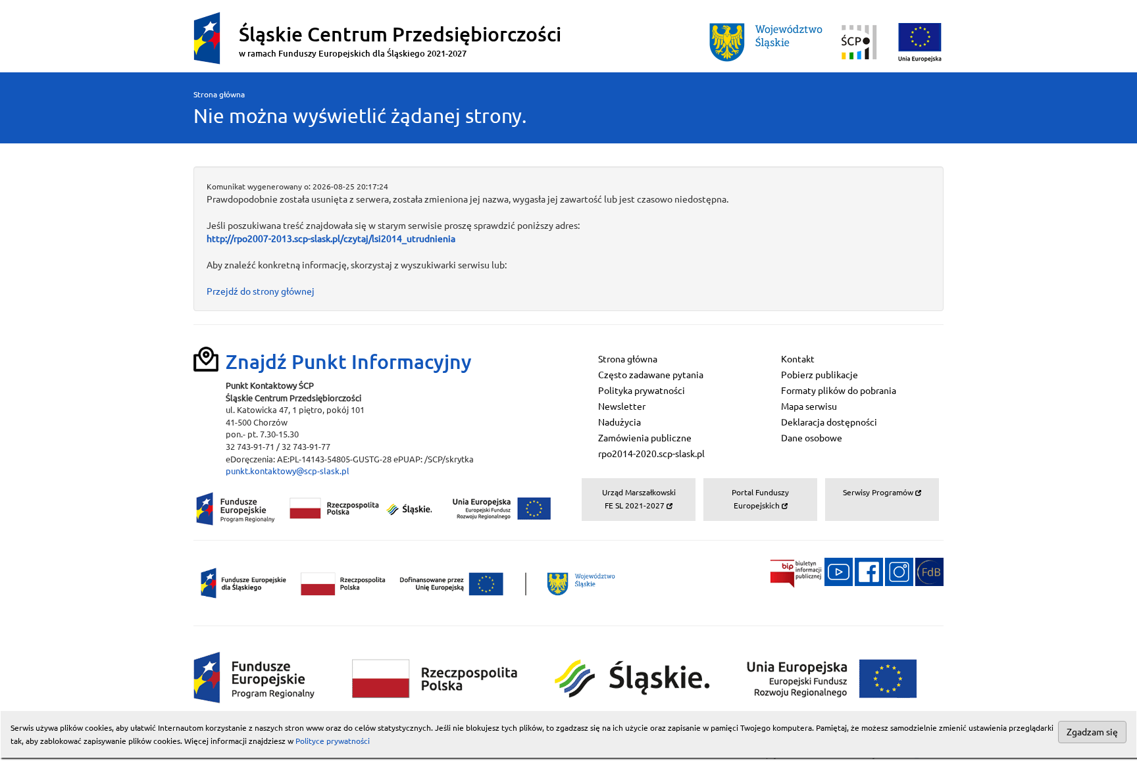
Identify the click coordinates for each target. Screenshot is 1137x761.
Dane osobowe (811, 438)
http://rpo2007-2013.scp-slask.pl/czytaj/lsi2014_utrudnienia (331, 238)
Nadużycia (619, 422)
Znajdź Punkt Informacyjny (349, 362)
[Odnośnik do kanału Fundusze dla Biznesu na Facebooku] (869, 571)
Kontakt (798, 359)
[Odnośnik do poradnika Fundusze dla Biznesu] (929, 571)
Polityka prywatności (641, 390)
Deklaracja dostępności (829, 422)
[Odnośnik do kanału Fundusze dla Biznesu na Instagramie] (899, 571)
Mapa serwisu (809, 406)
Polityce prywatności (332, 741)
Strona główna (219, 94)
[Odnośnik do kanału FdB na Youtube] (838, 571)
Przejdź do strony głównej (261, 291)
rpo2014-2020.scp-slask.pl (651, 454)
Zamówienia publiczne (645, 438)
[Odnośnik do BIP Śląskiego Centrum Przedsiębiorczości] (791, 571)
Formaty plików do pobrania (838, 390)
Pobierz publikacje (819, 375)
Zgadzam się (1092, 732)
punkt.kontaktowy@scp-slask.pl (287, 471)
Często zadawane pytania (650, 375)
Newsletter (621, 406)
